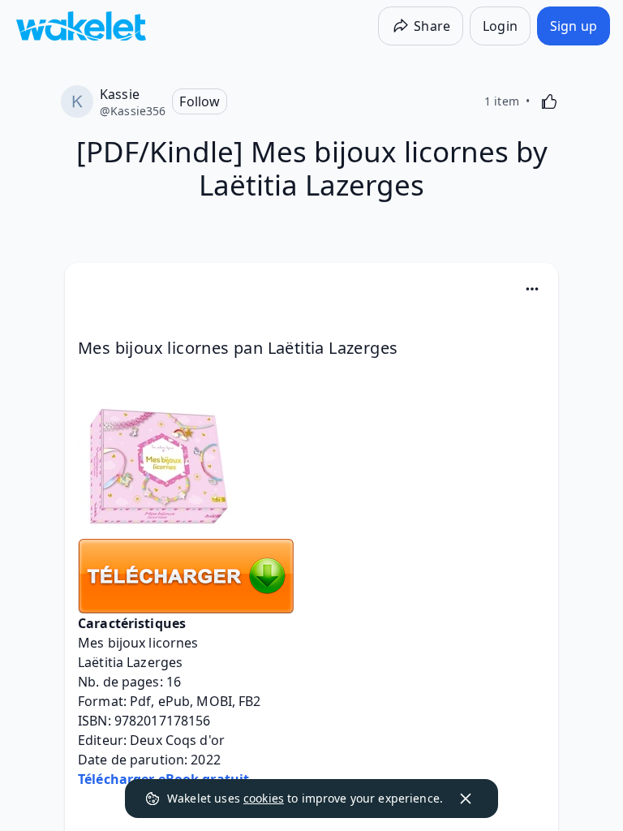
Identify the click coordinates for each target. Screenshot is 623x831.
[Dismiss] (466, 799)
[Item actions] (532, 289)
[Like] (549, 101)
